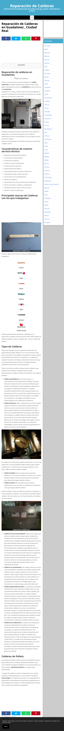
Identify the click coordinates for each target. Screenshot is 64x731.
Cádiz (46, 84)
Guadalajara (48, 115)
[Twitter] (16, 38)
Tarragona (47, 198)
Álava (46, 49)
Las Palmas (47, 139)
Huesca (46, 125)
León (46, 143)
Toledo (46, 205)
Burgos (46, 77)
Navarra (47, 167)
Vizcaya (46, 215)
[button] (32, 18)
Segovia (46, 188)
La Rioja (46, 136)
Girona (46, 108)
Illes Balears (48, 129)
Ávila (45, 66)
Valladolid (47, 212)
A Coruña (47, 46)
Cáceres (46, 80)
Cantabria (47, 87)
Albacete (47, 53)
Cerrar (5, 726)
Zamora (46, 219)
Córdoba (47, 101)
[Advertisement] (21, 52)
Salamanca (47, 181)
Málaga (46, 157)
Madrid (46, 153)
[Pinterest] (35, 38)
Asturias (46, 63)
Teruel (46, 201)
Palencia (47, 174)
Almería (46, 60)
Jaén (45, 132)
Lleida (46, 146)
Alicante (46, 56)
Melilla (46, 160)
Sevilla (46, 191)
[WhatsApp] (25, 38)
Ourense (47, 170)
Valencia (47, 208)
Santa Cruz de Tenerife (51, 184)
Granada (47, 111)
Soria (46, 195)
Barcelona (47, 73)
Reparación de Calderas (32, 6)
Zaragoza (47, 222)
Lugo (46, 150)
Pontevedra (48, 177)
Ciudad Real (13, 716)
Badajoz (46, 70)
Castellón (47, 91)
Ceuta (46, 94)
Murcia (46, 163)
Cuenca (46, 105)
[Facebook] (6, 38)
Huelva (46, 122)
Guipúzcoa (47, 118)
